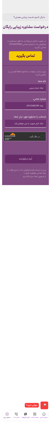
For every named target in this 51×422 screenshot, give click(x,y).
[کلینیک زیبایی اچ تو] (41, 7)
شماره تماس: (39, 99)
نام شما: (42, 81)
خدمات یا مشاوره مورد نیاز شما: (30, 116)
